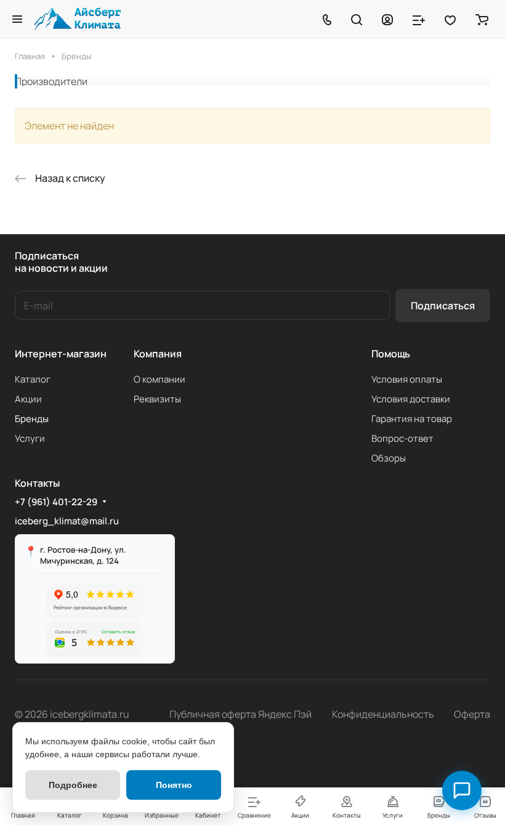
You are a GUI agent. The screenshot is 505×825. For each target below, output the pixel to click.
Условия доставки (410, 398)
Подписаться (443, 305)
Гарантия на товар (411, 418)
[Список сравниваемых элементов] (419, 19)
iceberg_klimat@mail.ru (67, 520)
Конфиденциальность (383, 714)
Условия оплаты (406, 379)
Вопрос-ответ (402, 438)
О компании (159, 379)
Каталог (32, 379)
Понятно (174, 785)
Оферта (472, 714)
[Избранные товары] (450, 19)
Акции (28, 398)
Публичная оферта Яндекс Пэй (240, 714)
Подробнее (73, 785)
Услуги (30, 438)
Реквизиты (157, 398)
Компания (158, 353)
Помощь (390, 353)
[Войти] (387, 19)
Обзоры (388, 458)
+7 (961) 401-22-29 (56, 502)
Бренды (32, 418)
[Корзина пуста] (481, 19)
